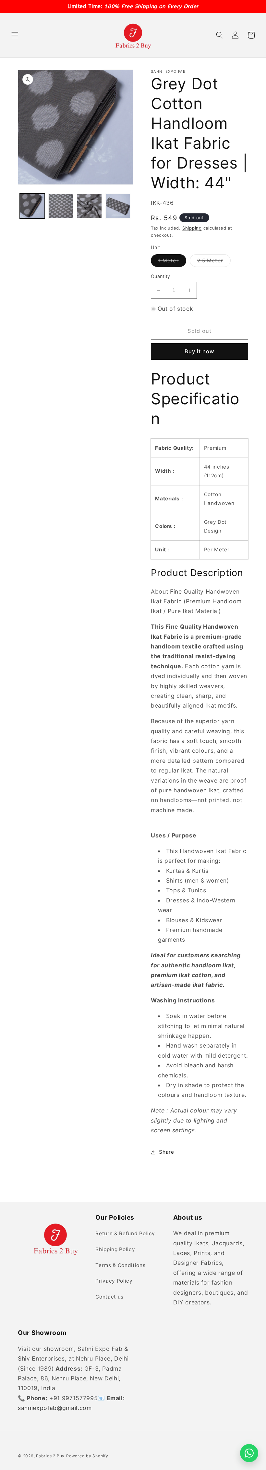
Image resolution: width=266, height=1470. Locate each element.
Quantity (160, 276)
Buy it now (200, 351)
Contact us (109, 1297)
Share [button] (166, 1152)
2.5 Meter (214, 262)
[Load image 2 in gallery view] (60, 206)
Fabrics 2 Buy (50, 1455)
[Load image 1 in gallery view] (32, 206)
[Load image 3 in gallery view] (89, 206)
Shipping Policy (115, 1249)
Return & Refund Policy (125, 1233)
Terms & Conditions (120, 1265)
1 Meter (172, 262)
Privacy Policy (113, 1281)
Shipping (192, 228)
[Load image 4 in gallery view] (117, 206)
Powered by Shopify (87, 1455)
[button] (15, 35)
